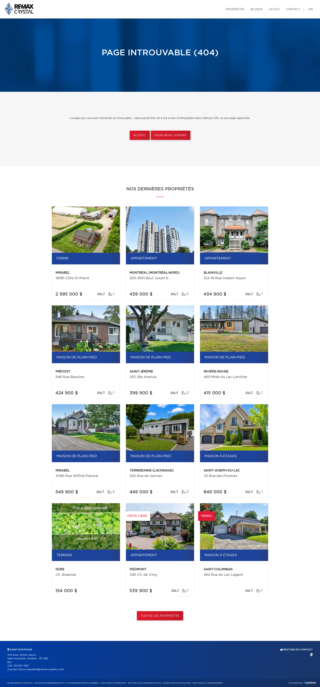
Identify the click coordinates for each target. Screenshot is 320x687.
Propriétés (235, 9)
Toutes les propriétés (160, 616)
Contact (293, 9)
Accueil (139, 135)
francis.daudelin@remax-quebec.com (41, 669)
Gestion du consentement (208, 683)
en (311, 9)
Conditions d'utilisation (177, 683)
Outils (274, 9)
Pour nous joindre (170, 135)
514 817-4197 (21, 666)
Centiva (310, 682)
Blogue (257, 9)
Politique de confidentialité (144, 683)
